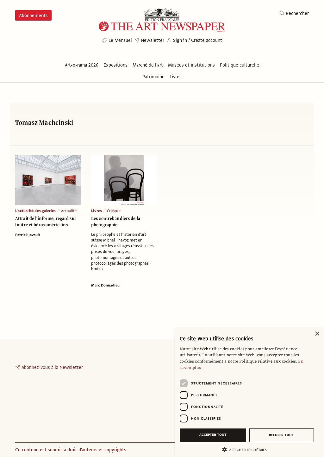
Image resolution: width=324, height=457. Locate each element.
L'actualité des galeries (35, 210)
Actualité (69, 210)
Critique (114, 210)
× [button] (317, 333)
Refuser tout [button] (281, 435)
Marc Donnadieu (105, 285)
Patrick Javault (27, 234)
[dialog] (249, 392)
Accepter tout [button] (213, 434)
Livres (96, 210)
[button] (247, 449)
